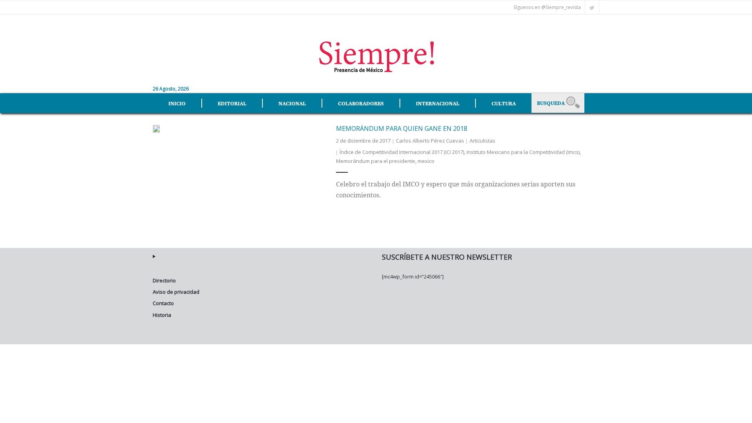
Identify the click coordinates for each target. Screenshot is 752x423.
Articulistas (482, 140)
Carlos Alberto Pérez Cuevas (430, 140)
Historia (162, 314)
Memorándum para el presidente (375, 160)
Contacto (163, 303)
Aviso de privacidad (176, 291)
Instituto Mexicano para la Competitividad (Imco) (523, 151)
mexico (426, 160)
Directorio (164, 280)
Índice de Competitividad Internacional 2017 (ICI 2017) (402, 151)
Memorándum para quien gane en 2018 (401, 128)
